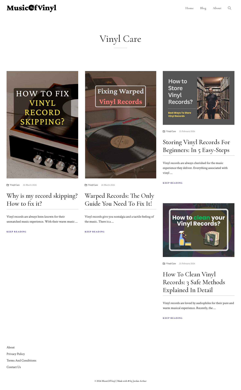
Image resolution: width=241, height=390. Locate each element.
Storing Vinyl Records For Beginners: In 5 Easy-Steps (196, 146)
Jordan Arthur (140, 381)
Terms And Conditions (21, 360)
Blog (203, 8)
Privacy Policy (16, 354)
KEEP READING (17, 231)
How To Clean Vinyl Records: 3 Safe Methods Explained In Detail (194, 282)
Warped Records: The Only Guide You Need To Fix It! (119, 199)
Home (189, 8)
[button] (229, 8)
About (217, 8)
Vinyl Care (15, 185)
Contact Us (14, 367)
